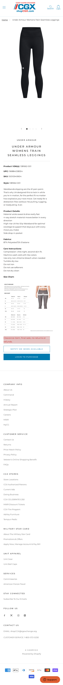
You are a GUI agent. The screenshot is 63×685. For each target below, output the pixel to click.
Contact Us (9, 440)
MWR (6, 420)
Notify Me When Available (27, 349)
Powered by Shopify (31, 654)
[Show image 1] (27, 129)
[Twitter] (11, 615)
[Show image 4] (36, 129)
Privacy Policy (10, 455)
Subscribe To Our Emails (15, 599)
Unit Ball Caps (10, 564)
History (7, 400)
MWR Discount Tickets (14, 504)
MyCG (6, 425)
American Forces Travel (14, 584)
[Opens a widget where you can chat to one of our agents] (50, 680)
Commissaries (10, 579)
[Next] (41, 128)
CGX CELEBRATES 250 (14, 499)
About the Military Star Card (17, 534)
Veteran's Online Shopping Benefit (20, 460)
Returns (7, 445)
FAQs (6, 465)
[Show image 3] (33, 129)
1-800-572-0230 (31, 637)
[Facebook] (4, 615)
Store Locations (11, 479)
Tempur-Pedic (10, 519)
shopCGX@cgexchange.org (24, 631)
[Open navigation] (4, 7)
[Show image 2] (30, 129)
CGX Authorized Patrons (15, 484)
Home (5, 20)
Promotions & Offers (13, 539)
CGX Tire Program (12, 509)
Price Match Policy (12, 450)
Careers (7, 415)
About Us (8, 390)
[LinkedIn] (25, 615)
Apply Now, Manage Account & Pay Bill (22, 544)
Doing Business (11, 494)
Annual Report (10, 405)
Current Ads (9, 489)
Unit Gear (8, 559)
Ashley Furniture (11, 514)
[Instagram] (18, 615)
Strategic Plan (10, 410)
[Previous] (21, 128)
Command (9, 395)
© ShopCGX (31, 650)
